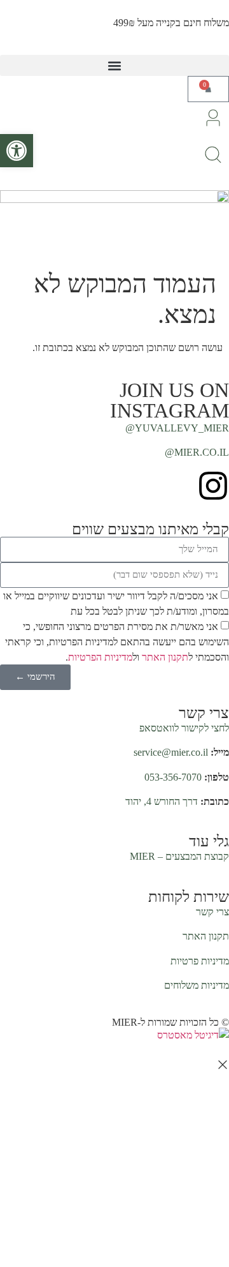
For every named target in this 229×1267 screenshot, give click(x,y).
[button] (114, 65)
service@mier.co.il (171, 752)
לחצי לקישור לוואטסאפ (184, 728)
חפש (41, 655)
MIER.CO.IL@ (197, 452)
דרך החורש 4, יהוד (161, 801)
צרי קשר (212, 911)
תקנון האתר (206, 936)
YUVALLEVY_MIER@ (177, 428)
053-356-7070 (173, 777)
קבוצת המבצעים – (179, 856)
